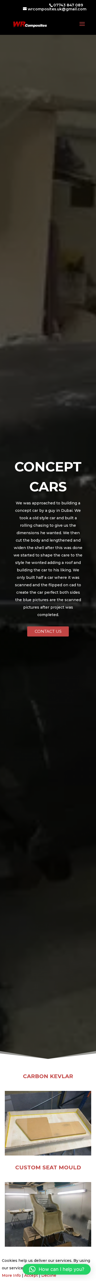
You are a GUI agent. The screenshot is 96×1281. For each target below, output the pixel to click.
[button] (57, 1269)
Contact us (48, 631)
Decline (48, 1275)
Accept (31, 1275)
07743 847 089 (68, 5)
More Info (11, 1275)
